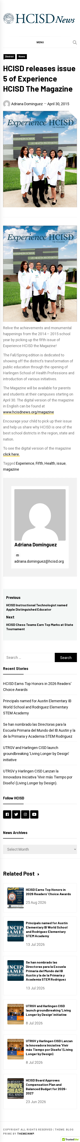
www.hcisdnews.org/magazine (28, 412)
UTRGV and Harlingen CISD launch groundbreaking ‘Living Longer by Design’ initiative (36, 753)
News (21, 56)
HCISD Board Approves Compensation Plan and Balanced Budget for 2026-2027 (46, 1086)
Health (50, 463)
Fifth (39, 463)
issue (61, 463)
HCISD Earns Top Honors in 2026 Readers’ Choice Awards (48, 892)
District (9, 56)
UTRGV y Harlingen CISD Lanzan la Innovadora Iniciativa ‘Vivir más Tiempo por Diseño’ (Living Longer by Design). (37, 777)
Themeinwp (25, 1133)
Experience (25, 463)
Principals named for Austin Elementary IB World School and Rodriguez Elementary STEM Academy (37, 707)
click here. (11, 454)
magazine (11, 469)
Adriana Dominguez (27, 104)
